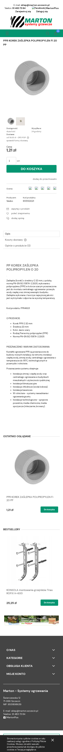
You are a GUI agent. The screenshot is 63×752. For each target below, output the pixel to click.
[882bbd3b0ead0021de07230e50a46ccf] (20, 121)
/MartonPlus (52, 8)
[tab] (31, 234)
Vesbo (9, 200)
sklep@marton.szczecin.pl (35, 5)
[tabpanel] (31, 340)
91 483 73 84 (19, 8)
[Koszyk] (56, 33)
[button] (7, 32)
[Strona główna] (31, 22)
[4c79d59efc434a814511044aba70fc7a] (10, 121)
